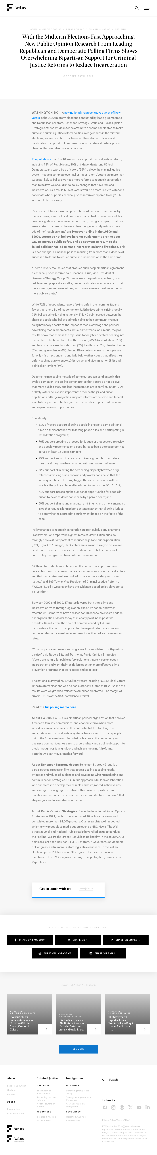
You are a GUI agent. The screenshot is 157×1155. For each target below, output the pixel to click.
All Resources (44, 1121)
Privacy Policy (108, 1120)
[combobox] (136, 8)
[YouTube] (139, 1107)
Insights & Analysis (46, 1117)
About (11, 1078)
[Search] (136, 8)
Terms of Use (122, 1120)
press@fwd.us (86, 889)
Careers (11, 1095)
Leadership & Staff (16, 1086)
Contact (11, 1090)
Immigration (13, 1109)
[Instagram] (113, 1107)
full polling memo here (60, 707)
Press (11, 1102)
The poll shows (41, 159)
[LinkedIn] (147, 1107)
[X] (130, 1107)
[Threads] (121, 1107)
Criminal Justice (15, 1114)
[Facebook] (104, 1107)
